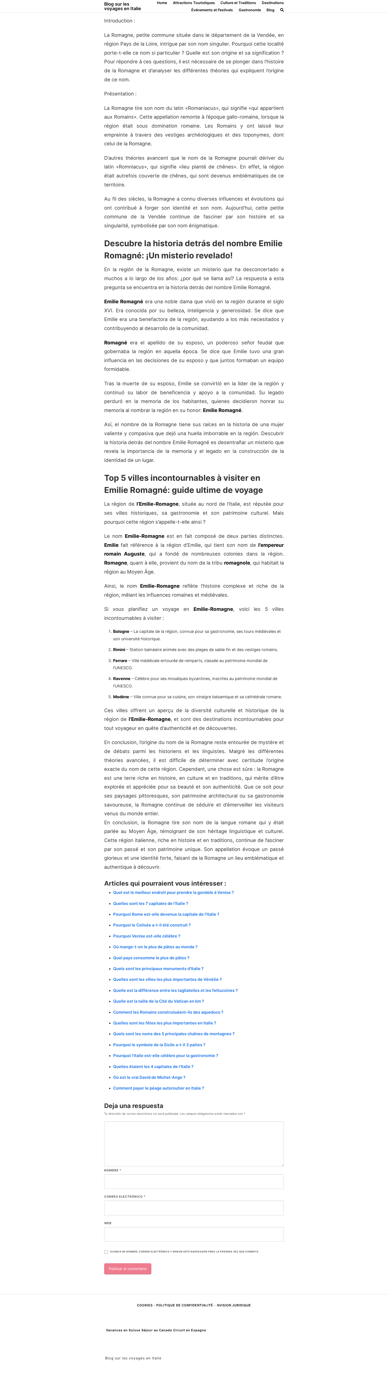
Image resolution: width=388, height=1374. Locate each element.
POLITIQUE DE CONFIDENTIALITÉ (184, 1305)
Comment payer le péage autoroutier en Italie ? (158, 1088)
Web (108, 1223)
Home (162, 2)
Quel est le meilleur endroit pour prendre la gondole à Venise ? (173, 892)
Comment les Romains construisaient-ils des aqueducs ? (168, 1012)
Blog (270, 10)
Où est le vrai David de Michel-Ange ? (149, 1077)
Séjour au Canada (156, 1330)
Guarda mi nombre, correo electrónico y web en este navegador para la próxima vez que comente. (184, 1251)
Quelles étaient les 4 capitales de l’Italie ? (153, 1066)
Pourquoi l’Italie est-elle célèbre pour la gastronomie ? (165, 1055)
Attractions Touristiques (194, 2)
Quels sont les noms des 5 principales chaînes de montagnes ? (174, 1033)
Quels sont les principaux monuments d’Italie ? (158, 968)
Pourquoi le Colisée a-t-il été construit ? (152, 925)
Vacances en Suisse (123, 1330)
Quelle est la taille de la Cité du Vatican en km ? (158, 1001)
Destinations (273, 2)
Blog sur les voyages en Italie (122, 6)
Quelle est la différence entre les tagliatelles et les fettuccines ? (175, 990)
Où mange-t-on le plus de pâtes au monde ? (155, 946)
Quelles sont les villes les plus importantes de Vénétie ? (167, 979)
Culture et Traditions (238, 2)
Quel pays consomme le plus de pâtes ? (151, 957)
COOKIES (145, 1305)
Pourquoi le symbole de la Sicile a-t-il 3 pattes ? (159, 1044)
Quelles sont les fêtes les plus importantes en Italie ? (164, 1023)
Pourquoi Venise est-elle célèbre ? (146, 936)
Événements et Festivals (212, 10)
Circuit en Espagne (189, 1330)
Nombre (112, 1170)
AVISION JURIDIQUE (234, 1305)
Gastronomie (250, 10)
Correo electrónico (125, 1196)
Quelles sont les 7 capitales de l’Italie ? (150, 903)
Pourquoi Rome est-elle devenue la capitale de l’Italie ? (166, 914)
